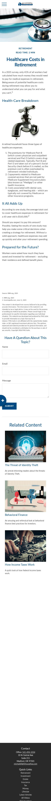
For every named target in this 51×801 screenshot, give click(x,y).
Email (5, 364)
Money (26, 789)
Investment (25, 776)
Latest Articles (25, 795)
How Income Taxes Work (20, 564)
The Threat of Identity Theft (21, 465)
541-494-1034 (28, 752)
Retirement (25, 773)
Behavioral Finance (16, 515)
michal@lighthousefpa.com (25, 764)
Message (6, 381)
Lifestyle (25, 792)
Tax (25, 786)
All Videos (25, 798)
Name (5, 347)
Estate (25, 779)
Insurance (25, 782)
